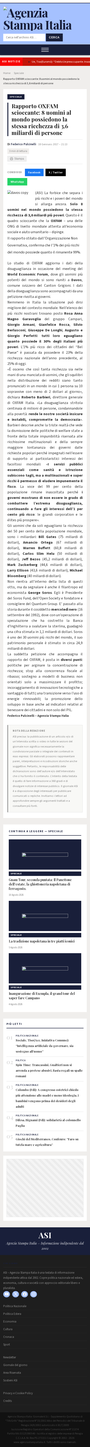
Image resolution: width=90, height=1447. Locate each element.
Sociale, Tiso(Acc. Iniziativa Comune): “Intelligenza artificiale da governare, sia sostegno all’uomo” (44, 1045)
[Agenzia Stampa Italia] (45, 25)
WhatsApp (17, 182)
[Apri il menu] (45, 50)
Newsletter (9, 1357)
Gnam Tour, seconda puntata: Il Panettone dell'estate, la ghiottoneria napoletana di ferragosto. (40, 884)
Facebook (34, 172)
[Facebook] (24, 1294)
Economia (9, 1321)
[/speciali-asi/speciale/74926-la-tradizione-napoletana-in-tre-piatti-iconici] (45, 916)
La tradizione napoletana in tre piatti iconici (42, 941)
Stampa (19, 158)
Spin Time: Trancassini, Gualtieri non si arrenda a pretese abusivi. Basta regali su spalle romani (49, 1070)
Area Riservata (12, 1373)
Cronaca (8, 1337)
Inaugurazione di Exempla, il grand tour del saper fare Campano (42, 996)
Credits (7, 1401)
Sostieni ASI (10, 1380)
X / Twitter (56, 172)
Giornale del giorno (15, 1365)
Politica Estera (12, 1314)
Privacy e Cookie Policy (18, 1393)
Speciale (19, 73)
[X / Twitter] (15, 1294)
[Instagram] (33, 1294)
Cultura (7, 1329)
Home (6, 73)
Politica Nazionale (14, 1306)
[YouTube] (6, 1294)
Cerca (54, 37)
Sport (6, 1345)
